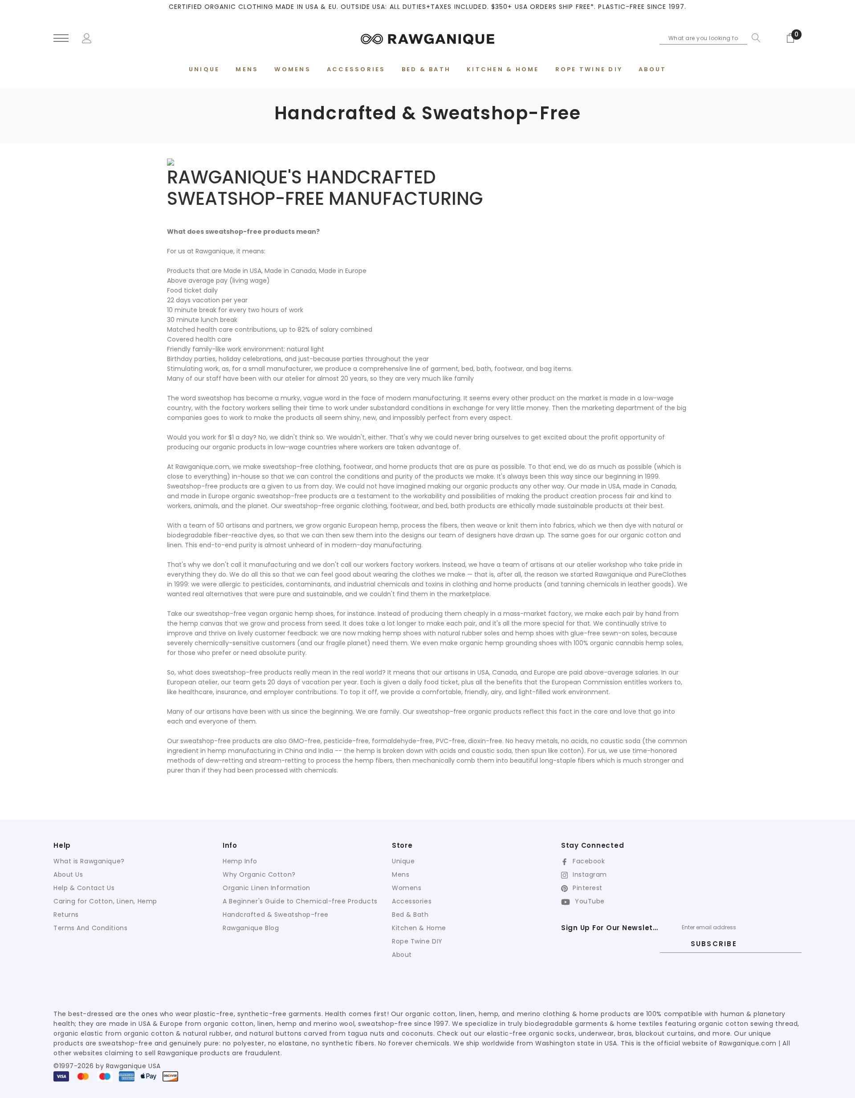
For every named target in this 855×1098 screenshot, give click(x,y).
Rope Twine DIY (417, 941)
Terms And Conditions (90, 927)
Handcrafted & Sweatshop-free (276, 914)
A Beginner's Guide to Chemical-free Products (300, 901)
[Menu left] (61, 38)
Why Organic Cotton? (259, 874)
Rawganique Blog (251, 927)
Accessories (412, 901)
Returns (66, 914)
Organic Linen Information (266, 887)
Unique (403, 861)
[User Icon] (87, 37)
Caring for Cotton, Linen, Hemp (105, 901)
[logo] (427, 38)
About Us (68, 874)
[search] (754, 38)
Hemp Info (240, 861)
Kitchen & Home (419, 927)
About (402, 954)
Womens (406, 887)
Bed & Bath (410, 914)
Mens (400, 874)
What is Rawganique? (89, 861)
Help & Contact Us (84, 887)
